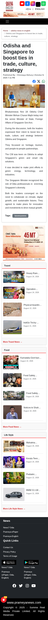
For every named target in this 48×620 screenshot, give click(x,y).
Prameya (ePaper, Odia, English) (8, 575)
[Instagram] (32, 3)
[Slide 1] (24, 12)
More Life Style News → (14, 509)
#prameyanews (20, 216)
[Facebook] (27, 3)
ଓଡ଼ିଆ (28, 9)
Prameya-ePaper (10, 532)
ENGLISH (40, 9)
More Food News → (12, 427)
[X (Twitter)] (38, 4)
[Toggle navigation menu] (7, 21)
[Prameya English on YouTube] (33, 586)
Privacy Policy (9, 552)
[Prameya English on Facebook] (14, 586)
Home (5, 31)
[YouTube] (22, 3)
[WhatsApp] (43, 3)
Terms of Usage (10, 556)
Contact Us (8, 547)
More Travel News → (12, 342)
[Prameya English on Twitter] (21, 586)
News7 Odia (8, 527)
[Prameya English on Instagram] (27, 586)
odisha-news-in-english (20, 31)
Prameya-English (10, 536)
